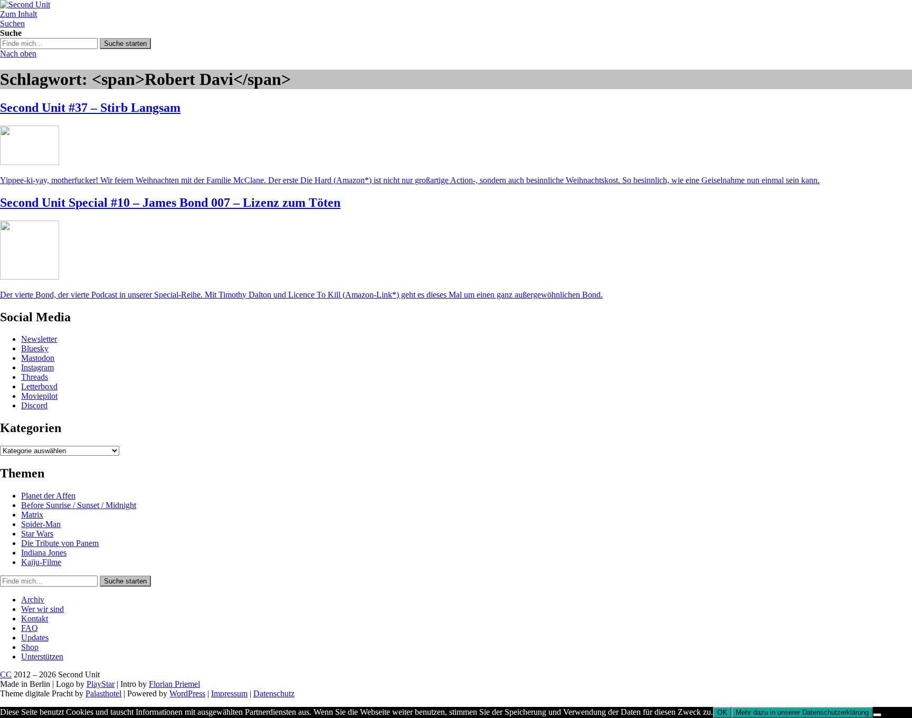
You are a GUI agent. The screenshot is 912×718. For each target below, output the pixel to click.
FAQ (29, 628)
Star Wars (37, 533)
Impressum (229, 693)
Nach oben (18, 53)
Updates (35, 637)
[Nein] (877, 714)
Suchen (12, 23)
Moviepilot (39, 395)
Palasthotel (103, 693)
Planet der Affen (48, 495)
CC (6, 674)
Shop (30, 647)
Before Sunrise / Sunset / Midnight (78, 505)
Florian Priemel (174, 683)
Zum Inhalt (18, 13)
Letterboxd (39, 386)
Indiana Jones (43, 552)
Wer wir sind (42, 609)
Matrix (32, 514)
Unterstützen (42, 656)
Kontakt (34, 618)
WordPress (187, 693)
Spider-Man (41, 524)
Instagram (37, 367)
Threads (34, 376)
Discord (34, 405)
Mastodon (37, 357)
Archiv (32, 599)
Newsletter (39, 338)
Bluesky (35, 348)
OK (722, 712)
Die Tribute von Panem (60, 543)
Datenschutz (273, 693)
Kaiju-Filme (41, 562)
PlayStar (101, 683)
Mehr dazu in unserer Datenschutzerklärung (802, 712)
